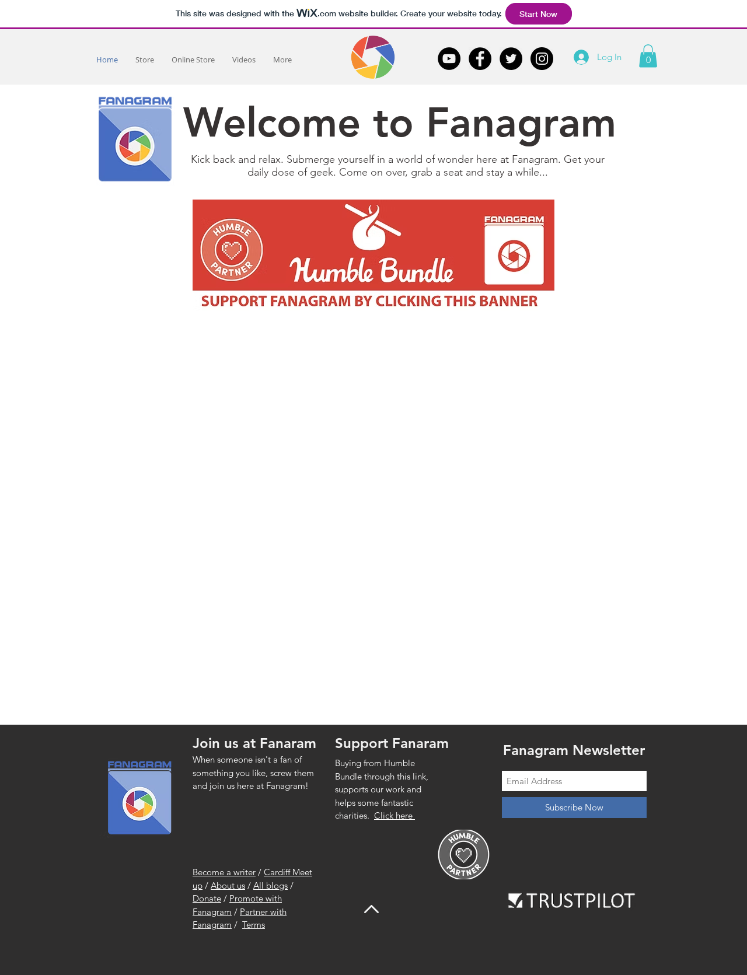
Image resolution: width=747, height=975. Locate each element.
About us (228, 885)
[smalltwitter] (511, 58)
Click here (394, 815)
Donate (207, 898)
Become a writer (224, 872)
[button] (648, 55)
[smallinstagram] (541, 58)
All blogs (270, 885)
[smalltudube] (449, 58)
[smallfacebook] (480, 58)
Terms (253, 924)
